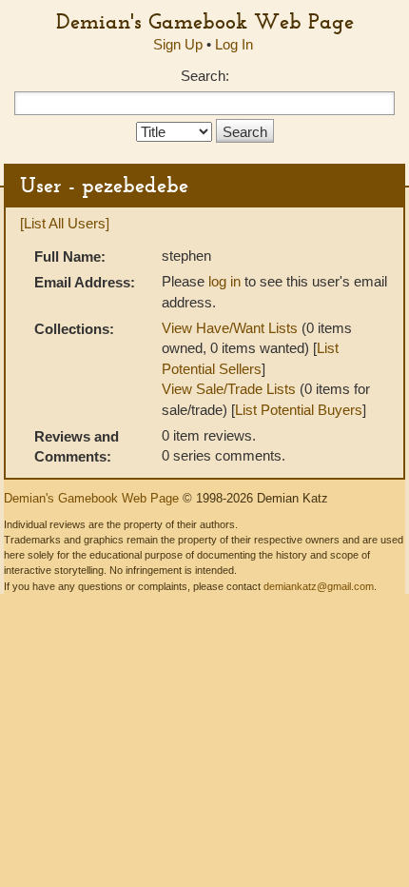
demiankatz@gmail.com (318, 586)
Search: (205, 76)
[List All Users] (64, 223)
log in (224, 281)
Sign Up (178, 44)
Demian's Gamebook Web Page (205, 21)
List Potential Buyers (298, 410)
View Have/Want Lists (230, 328)
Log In (234, 44)
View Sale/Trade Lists (229, 389)
